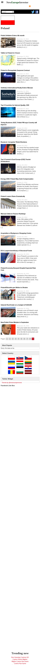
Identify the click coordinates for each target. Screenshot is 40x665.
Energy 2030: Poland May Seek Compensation (17, 179)
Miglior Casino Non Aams (20, 661)
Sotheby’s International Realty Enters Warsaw (17, 88)
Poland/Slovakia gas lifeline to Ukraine (14, 287)
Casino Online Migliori (20, 659)
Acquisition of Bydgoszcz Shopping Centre (16, 233)
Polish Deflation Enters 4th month (12, 35)
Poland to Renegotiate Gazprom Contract (15, 70)
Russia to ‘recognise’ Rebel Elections (14, 142)
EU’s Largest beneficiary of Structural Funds (16, 250)
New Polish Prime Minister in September (15, 322)
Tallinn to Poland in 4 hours (10, 53)
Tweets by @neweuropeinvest (12, 382)
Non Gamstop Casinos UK (20, 657)
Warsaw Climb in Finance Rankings (13, 214)
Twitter (32, 11)
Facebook (36, 11)
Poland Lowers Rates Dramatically (13, 196)
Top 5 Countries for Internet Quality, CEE (15, 105)
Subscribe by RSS (35, 6)
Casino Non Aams (20, 663)
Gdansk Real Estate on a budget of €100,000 (16, 305)
